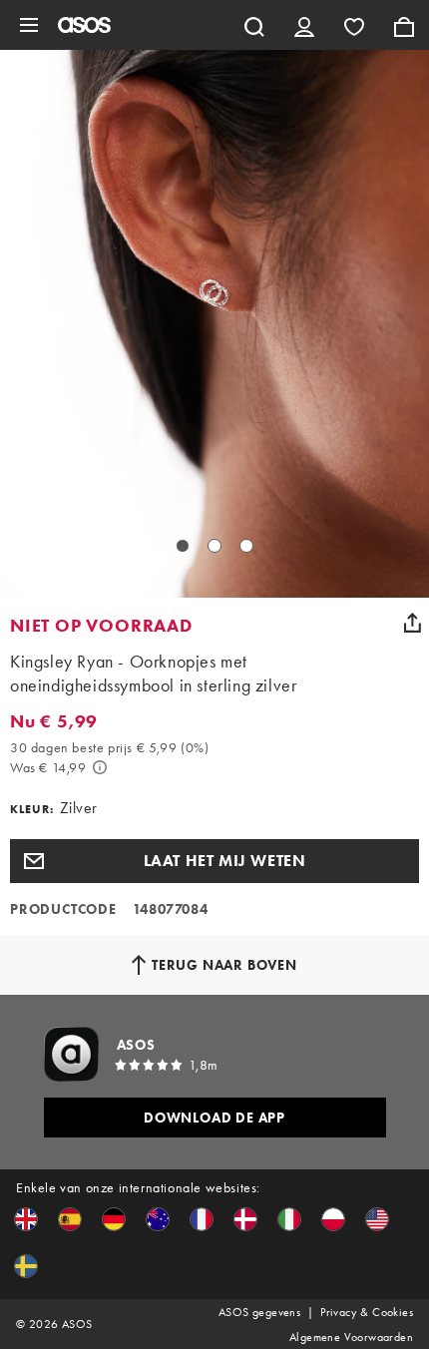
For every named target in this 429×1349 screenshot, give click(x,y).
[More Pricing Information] (100, 767)
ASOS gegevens (259, 1312)
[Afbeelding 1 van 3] (183, 546)
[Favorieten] (354, 25)
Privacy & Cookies (366, 1312)
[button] (214, 861)
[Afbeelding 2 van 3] (214, 546)
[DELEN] (412, 623)
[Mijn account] (304, 25)
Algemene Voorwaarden (351, 1337)
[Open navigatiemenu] (29, 25)
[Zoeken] (254, 25)
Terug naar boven (224, 965)
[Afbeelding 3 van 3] (246, 546)
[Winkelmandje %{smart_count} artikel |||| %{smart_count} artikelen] (404, 25)
